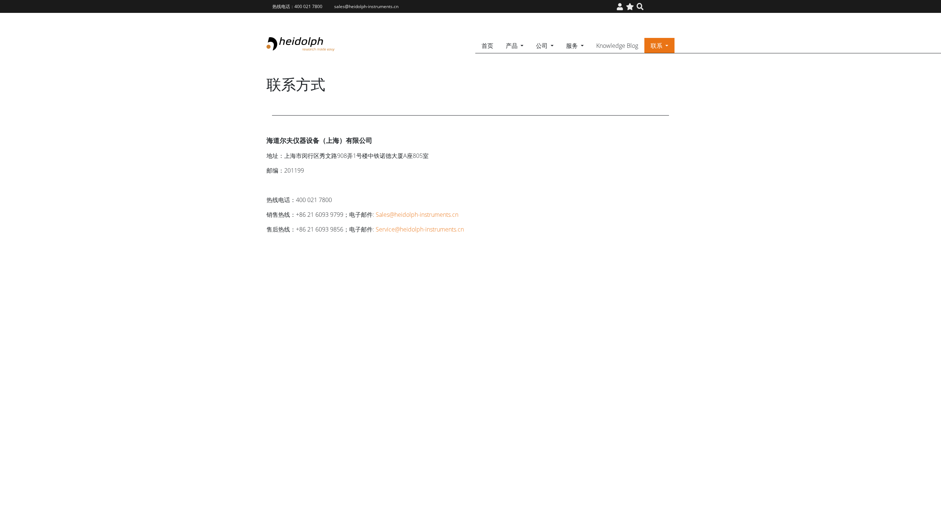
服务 (572, 46)
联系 (657, 46)
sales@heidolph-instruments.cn (366, 6)
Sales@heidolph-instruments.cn (417, 215)
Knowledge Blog (617, 46)
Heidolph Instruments (300, 44)
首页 (487, 46)
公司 (542, 46)
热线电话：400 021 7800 (297, 6)
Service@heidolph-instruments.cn (420, 229)
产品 (512, 46)
